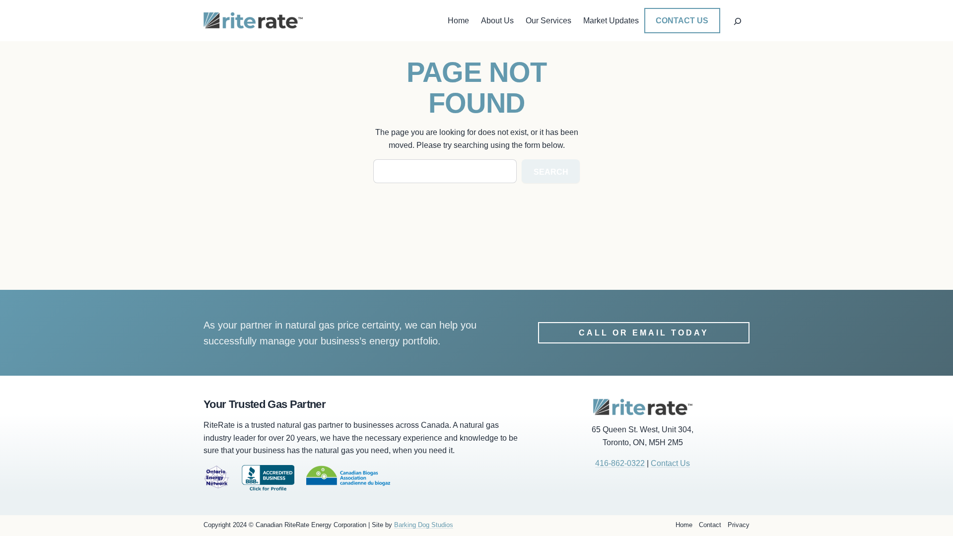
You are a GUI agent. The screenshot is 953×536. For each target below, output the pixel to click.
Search (551, 172)
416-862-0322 (620, 463)
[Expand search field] (737, 20)
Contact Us (682, 20)
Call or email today (644, 333)
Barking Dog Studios (423, 525)
